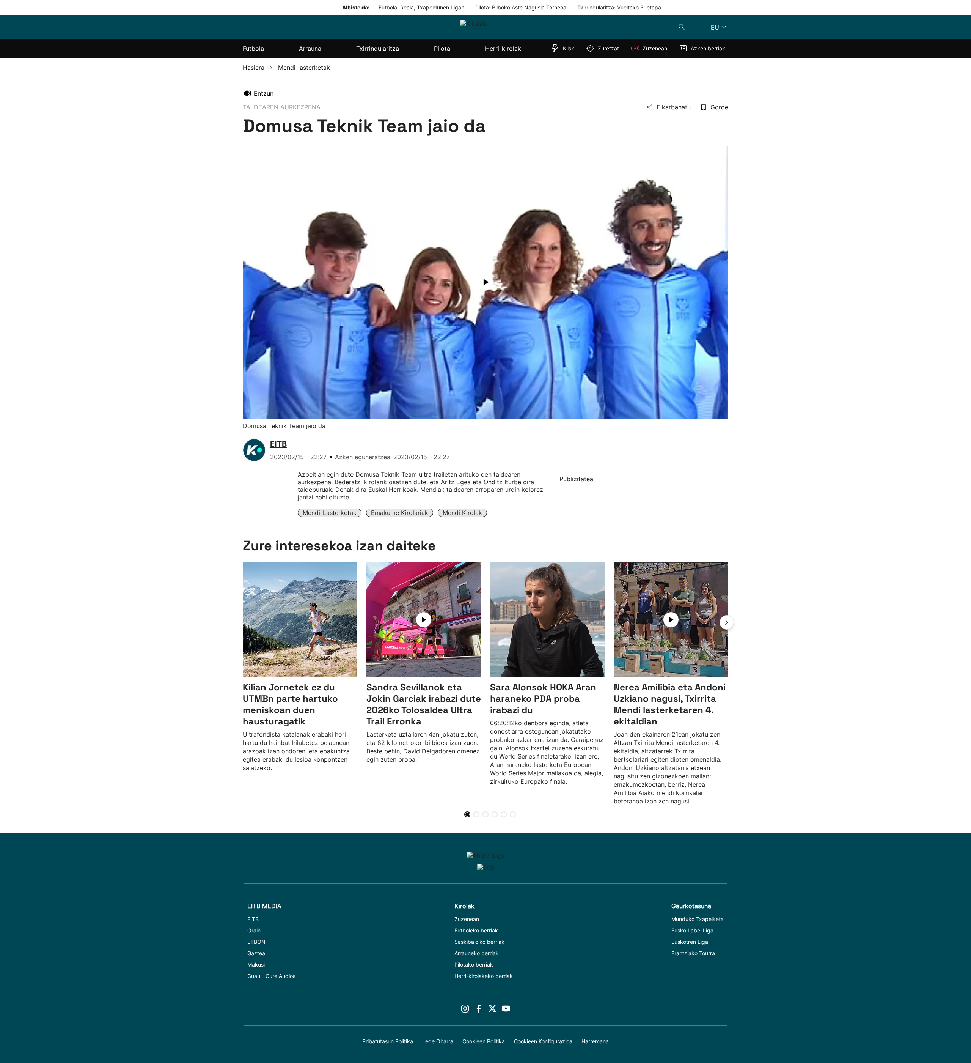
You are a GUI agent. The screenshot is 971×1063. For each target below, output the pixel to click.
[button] (727, 622)
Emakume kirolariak (399, 513)
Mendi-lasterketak (330, 513)
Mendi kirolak (462, 513)
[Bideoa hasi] (485, 282)
